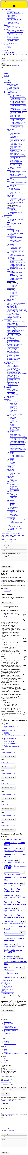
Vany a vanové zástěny (12, 313)
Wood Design (13, 406)
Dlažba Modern (11, 334)
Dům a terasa (10, 90)
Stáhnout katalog (5, 1080)
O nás (5, 1049)
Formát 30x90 (13, 408)
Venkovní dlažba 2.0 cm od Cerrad (18, 439)
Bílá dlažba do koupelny (16, 161)
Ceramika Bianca (11, 453)
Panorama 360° (10, 33)
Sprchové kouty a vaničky (13, 316)
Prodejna (6, 48)
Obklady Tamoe (11, 330)
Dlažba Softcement (11, 335)
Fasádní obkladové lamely (16, 233)
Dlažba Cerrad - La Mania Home (18, 449)
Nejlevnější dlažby (14, 394)
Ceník (8, 36)
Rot (23, 535)
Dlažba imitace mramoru (16, 144)
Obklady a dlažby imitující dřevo (18, 98)
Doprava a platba (11, 15)
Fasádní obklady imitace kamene (18, 442)
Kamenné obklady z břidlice (17, 255)
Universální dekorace (15, 427)
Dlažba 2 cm (10, 196)
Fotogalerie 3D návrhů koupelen (15, 32)
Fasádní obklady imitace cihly (17, 441)
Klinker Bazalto (14, 295)
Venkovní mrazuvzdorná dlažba (18, 156)
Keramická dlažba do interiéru (17, 150)
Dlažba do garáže (14, 136)
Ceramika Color (11, 518)
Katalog (9, 47)
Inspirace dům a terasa (12, 365)
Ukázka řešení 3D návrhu (13, 40)
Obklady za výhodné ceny (16, 219)
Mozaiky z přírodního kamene (17, 174)
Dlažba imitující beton (12, 345)
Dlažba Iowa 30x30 (15, 192)
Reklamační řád (11, 18)
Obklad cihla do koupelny (16, 125)
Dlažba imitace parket (15, 149)
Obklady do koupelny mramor (17, 118)
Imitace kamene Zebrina (16, 243)
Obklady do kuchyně (12, 323)
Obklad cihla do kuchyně (16, 123)
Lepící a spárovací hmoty (16, 212)
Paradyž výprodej (14, 430)
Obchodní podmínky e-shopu (11, 1030)
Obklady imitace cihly (15, 230)
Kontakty (6, 50)
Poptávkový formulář (12, 22)
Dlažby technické (14, 489)
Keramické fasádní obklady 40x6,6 (18, 268)
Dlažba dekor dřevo (15, 475)
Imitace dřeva (13, 512)
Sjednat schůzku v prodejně (13, 20)
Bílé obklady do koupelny (16, 112)
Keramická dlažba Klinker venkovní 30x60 (16, 278)
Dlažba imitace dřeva (15, 132)
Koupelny (9, 84)
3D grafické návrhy (8, 1023)
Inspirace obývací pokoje (13, 340)
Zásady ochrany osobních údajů (14, 19)
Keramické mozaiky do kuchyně (18, 172)
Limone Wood (13, 494)
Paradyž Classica (14, 428)
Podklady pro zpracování (13, 37)
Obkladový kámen (14, 241)
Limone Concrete (14, 497)
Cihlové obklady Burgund (16, 247)
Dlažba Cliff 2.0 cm (12, 383)
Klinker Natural (14, 283)
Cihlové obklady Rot (15, 248)
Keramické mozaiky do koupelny (18, 171)
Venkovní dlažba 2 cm (15, 198)
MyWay (9, 400)
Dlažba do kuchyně (15, 133)
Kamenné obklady (11, 236)
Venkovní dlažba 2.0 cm (13, 368)
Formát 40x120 (14, 410)
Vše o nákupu (7, 9)
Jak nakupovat (10, 11)
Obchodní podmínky (12, 16)
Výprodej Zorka (14, 515)
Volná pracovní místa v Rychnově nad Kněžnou (15, 1053)
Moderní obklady (14, 511)
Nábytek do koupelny (12, 306)
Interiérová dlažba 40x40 (16, 165)
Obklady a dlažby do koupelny (17, 101)
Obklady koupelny (11, 305)
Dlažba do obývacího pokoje (14, 342)
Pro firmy (6, 44)
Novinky (6, 25)
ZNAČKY (20, 533)
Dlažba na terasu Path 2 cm (16, 202)
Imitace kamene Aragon (16, 237)
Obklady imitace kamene (16, 231)
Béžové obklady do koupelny (17, 113)
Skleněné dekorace (14, 185)
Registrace (6, 1042)
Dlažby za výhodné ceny (16, 223)
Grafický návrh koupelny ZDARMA (16, 30)
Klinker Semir (13, 286)
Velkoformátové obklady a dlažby (18, 99)
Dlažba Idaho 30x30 (15, 191)
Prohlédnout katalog (5, 1082)
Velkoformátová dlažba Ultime (17, 448)
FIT (11, 411)
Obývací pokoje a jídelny (13, 87)
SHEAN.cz (9, 1115)
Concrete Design (14, 401)
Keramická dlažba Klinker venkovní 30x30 (16, 276)
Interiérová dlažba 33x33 (16, 164)
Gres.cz (22, 1114)
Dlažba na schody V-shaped (17, 446)
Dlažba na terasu (14, 135)
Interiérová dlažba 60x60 (16, 167)
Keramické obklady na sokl (16, 264)
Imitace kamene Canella (16, 238)
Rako (8, 501)
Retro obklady (13, 108)
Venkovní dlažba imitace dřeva (17, 154)
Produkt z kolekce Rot (8, 752)
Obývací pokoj (13, 421)
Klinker (12, 424)
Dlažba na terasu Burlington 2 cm (18, 199)
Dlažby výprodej (11, 393)
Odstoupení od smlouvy (9, 1031)
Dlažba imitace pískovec (16, 146)
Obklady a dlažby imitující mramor (18, 111)
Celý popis (3, 583)
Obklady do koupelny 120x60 (17, 122)
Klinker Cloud (13, 285)
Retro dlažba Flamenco (12, 348)
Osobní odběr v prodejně (10, 1024)
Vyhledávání (4, 58)
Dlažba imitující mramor (13, 356)
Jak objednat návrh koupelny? (14, 34)
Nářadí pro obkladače (15, 206)
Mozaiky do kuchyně (12, 327)
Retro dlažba (13, 137)
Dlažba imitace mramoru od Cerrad (18, 437)
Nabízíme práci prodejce (13, 26)
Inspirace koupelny (11, 303)
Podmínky (9, 41)
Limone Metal (13, 498)
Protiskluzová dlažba (15, 157)
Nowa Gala (10, 477)
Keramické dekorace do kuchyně (18, 184)
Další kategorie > (8, 91)
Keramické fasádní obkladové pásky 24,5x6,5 (17, 266)
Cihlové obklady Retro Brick (17, 251)
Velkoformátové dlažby (12, 359)
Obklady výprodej (11, 389)
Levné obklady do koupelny (17, 127)
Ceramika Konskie (11, 460)
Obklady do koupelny (15, 95)
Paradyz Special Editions (16, 414)
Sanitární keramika (11, 310)
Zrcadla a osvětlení (11, 312)
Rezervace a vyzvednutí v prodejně (15, 13)
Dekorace (9, 181)
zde (7, 616)
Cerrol (8, 525)
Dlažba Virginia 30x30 (15, 189)
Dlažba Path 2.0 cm (11, 373)
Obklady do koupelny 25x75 (17, 455)
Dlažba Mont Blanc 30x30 (16, 194)
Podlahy (12, 505)
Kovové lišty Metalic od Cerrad (17, 451)
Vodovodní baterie (11, 309)
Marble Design (13, 403)
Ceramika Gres (10, 470)
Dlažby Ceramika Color (16, 522)
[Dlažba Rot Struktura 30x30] (8, 539)
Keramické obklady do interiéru (18, 104)
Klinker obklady (11, 258)
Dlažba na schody (14, 153)
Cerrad (8, 432)
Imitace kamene (14, 514)
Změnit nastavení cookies (10, 1044)
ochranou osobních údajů (7, 1100)
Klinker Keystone (14, 297)
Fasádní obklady (11, 229)
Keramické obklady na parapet (17, 262)
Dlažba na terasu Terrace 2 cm (17, 201)
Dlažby (8, 130)
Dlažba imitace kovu (15, 147)
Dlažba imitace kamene (15, 143)
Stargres (9, 466)
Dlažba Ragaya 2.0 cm (12, 380)
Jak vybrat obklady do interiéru (14, 12)
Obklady (9, 94)
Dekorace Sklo (13, 413)
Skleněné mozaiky (14, 175)
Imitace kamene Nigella (16, 240)
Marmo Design (13, 480)
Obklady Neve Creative (13, 331)
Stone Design (13, 404)
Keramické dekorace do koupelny (18, 182)
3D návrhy (6, 29)
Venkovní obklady (14, 507)
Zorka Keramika (11, 510)
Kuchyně (9, 85)
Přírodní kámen (10, 254)
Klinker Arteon (13, 292)
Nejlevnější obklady (15, 390)
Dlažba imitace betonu (15, 435)
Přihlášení (6, 1041)
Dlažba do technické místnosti (17, 139)
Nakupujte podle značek (13, 23)
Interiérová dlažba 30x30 (16, 163)
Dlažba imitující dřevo (12, 351)
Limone (9, 493)
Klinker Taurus (13, 293)
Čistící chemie (13, 210)
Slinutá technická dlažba (13, 188)
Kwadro (9, 483)
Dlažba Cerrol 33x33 (15, 527)
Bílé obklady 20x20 (15, 115)
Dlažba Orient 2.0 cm (12, 375)
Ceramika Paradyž (11, 417)
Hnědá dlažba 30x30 (15, 160)
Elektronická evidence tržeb (10, 1027)
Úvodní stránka (13, 533)
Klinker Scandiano (14, 290)
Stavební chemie (11, 209)
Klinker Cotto (13, 296)
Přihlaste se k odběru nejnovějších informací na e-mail (14, 1087)
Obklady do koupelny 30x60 (17, 120)
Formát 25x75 (13, 407)
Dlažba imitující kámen (12, 354)
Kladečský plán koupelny (13, 39)
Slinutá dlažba (13, 158)
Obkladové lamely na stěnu (16, 126)
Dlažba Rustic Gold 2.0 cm (13, 378)
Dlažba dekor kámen (15, 473)
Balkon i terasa (13, 423)
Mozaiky (9, 170)
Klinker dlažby (10, 271)
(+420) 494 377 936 (12, 1130)
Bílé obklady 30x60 (15, 116)
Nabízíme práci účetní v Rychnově (15, 27)
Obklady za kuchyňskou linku (17, 97)
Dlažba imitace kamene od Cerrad (18, 438)
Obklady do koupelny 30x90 (17, 456)
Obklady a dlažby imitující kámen (18, 109)
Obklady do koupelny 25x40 (17, 119)
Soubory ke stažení (11, 43)
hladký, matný (7, 591)
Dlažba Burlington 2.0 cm (13, 371)
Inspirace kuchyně (11, 321)
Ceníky (8, 46)
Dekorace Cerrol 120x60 (16, 528)
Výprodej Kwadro (14, 490)
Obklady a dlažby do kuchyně (17, 102)
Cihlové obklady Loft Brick (17, 250)
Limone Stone (13, 496)
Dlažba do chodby (14, 151)
